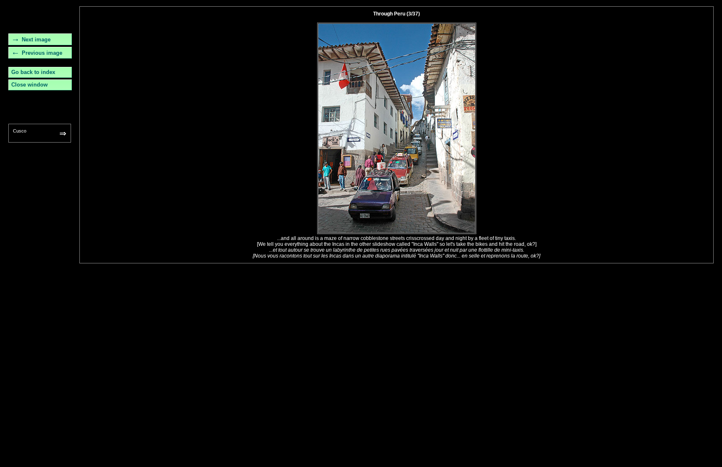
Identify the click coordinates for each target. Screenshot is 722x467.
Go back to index (33, 72)
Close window (29, 85)
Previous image (42, 53)
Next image (36, 39)
